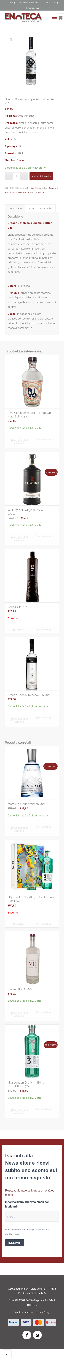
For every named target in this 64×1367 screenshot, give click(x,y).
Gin (28, 188)
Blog (12, 2)
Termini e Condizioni (30, 2)
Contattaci (50, 2)
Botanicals (53, 188)
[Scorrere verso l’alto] (7, 1353)
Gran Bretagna (37, 188)
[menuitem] (12, 3)
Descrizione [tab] (15, 208)
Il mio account (32, 8)
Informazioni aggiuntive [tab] (40, 208)
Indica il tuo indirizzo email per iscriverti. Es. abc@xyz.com (27, 1231)
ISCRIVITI (14, 1242)
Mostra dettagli (45, 439)
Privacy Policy (42, 1312)
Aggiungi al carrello (41, 176)
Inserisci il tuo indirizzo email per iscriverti (27, 1204)
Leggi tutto (20, 629)
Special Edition (22, 192)
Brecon (21, 160)
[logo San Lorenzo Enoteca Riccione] (26, 17)
